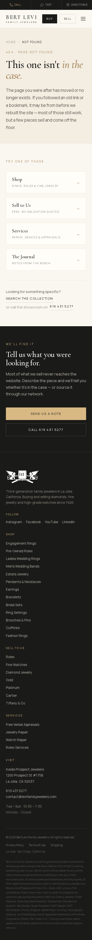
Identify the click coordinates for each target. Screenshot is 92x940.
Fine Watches (16, 665)
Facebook (33, 522)
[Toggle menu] (82, 18)
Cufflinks (13, 628)
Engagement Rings (21, 543)
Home (11, 42)
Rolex (10, 657)
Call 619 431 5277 (46, 429)
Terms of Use (37, 845)
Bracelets (13, 597)
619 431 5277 (62, 306)
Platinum (13, 687)
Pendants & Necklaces (23, 582)
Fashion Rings (16, 635)
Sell (68, 18)
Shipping (57, 845)
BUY (49, 18)
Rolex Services (17, 747)
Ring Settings (16, 612)
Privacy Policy (15, 845)
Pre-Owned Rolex (19, 551)
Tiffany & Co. (16, 703)
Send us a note (46, 413)
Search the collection (29, 298)
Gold (9, 680)
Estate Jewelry (17, 574)
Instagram (14, 522)
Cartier (11, 695)
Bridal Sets (14, 605)
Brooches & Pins (18, 620)
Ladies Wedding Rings (23, 558)
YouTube (51, 522)
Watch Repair (16, 740)
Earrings (12, 589)
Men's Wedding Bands (22, 566)
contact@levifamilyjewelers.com (31, 796)
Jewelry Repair (17, 732)
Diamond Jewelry (19, 672)
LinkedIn (68, 522)
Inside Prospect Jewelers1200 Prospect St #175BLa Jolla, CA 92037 (25, 775)
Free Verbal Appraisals (22, 724)
